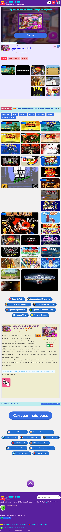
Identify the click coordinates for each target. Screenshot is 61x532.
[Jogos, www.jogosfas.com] (10, 3)
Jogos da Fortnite (21, 453)
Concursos (41, 114)
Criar (14, 114)
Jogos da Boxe (41, 453)
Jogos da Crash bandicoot (42, 432)
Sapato (50, 114)
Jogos (4, 58)
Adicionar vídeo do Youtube (50, 404)
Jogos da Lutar (51, 437)
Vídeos (24, 58)
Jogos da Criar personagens (43, 448)
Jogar (30, 35)
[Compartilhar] (58, 46)
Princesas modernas (8, 117)
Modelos (22, 114)
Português (7, 518)
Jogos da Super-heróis (17, 310)
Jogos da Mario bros (18, 432)
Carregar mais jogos (30, 415)
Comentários (14, 58)
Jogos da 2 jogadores (17, 448)
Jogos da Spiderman (31, 437)
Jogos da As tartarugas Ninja (43, 310)
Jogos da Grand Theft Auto (40, 299)
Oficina (31, 114)
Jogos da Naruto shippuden (18, 304)
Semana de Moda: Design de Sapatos (14, 527)
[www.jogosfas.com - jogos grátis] (10, 498)
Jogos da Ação (17, 299)
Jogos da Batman (40, 315)
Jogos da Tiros (21, 315)
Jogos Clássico (10, 437)
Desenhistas (5, 114)
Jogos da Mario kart (40, 442)
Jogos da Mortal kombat (45, 304)
